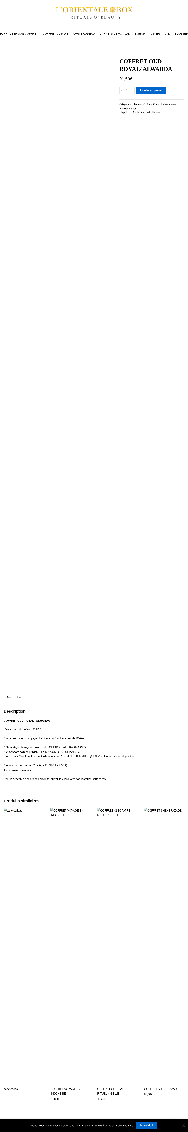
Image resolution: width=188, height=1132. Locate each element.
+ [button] (133, 90)
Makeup (123, 108)
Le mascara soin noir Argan (21, 751)
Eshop (164, 104)
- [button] (121, 90)
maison (173, 104)
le (39, 756)
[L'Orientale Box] (94, 12)
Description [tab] (14, 697)
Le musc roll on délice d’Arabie (23, 765)
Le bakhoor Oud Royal (18, 756)
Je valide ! (146, 1125)
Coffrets (147, 104)
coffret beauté (153, 112)
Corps (156, 104)
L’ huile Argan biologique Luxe (22, 747)
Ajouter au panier (151, 90)
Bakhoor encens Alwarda (55, 756)
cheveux (137, 104)
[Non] (183, 1125)
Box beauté (138, 112)
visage (132, 108)
